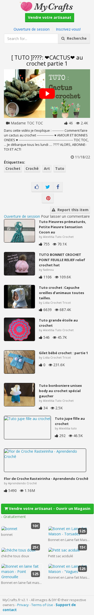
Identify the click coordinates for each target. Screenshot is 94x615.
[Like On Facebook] (36, 187)
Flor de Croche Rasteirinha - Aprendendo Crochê (46, 478)
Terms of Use (42, 604)
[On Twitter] (47, 187)
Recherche (76, 38)
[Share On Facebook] (58, 187)
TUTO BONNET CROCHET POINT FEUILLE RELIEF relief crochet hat (62, 259)
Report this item (72, 209)
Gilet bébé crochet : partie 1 (63, 352)
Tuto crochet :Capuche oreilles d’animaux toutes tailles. (61, 292)
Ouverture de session (32, 29)
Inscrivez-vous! (68, 29)
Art (47, 168)
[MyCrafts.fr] (46, 6)
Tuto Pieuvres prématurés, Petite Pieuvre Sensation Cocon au (62, 226)
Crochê (32, 168)
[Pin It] (48, 198)
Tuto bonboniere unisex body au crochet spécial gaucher (60, 390)
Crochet (12, 168)
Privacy (23, 604)
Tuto (59, 168)
